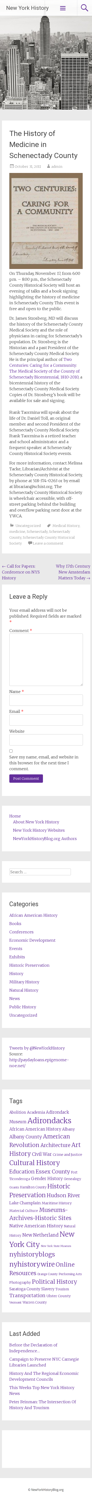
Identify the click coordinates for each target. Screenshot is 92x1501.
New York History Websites (39, 830)
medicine (17, 531)
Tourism (62, 1289)
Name (16, 691)
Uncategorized (28, 526)
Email (16, 711)
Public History (22, 1006)
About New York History (36, 821)
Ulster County (58, 1296)
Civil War (42, 1154)
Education (22, 1171)
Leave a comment (48, 543)
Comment (20, 630)
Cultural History (34, 1163)
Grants (14, 1187)
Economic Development (32, 940)
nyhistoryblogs (32, 1254)
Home (15, 816)
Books (15, 923)
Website (17, 731)
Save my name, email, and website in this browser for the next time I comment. (44, 763)
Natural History (23, 990)
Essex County (53, 1171)
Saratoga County (24, 1288)
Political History (54, 1281)
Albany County (25, 1137)
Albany (68, 1129)
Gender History (47, 1178)
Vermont (15, 1302)
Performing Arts (70, 1274)
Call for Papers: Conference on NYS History (21, 572)
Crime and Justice (67, 1154)
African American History (33, 915)
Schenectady (37, 531)
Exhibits (17, 956)
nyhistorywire (32, 1264)
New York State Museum (56, 1246)
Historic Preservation (29, 965)
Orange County (47, 1274)
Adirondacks (49, 1120)
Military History (24, 981)
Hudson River (63, 1195)
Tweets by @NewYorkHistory (37, 1048)
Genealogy (72, 1179)
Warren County (35, 1302)
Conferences (21, 931)
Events (15, 948)
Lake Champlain (25, 1202)
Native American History (36, 1226)
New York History (27, 8)
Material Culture (23, 1210)
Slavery (47, 1289)
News (14, 998)
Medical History (66, 526)
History (16, 973)
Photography (20, 1283)
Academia (36, 1112)
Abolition (17, 1112)
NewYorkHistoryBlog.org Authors (45, 838)
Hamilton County (33, 1187)
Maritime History (57, 1203)
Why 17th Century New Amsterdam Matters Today (73, 572)
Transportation (27, 1295)
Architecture (55, 1145)
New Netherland (40, 1235)
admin (56, 166)
